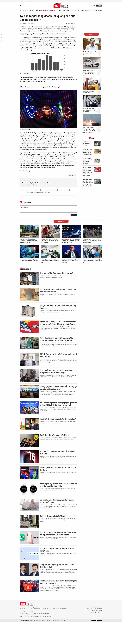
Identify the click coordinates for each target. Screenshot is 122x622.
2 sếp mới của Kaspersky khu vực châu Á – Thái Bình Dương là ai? (57, 565)
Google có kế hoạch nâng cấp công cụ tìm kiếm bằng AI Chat (57, 549)
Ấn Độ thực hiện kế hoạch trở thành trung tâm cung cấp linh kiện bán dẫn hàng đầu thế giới (88, 183)
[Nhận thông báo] (91, 5)
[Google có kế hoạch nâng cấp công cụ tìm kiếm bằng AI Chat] (29, 553)
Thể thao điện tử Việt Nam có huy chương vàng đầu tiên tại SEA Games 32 (58, 582)
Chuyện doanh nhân (85, 10)
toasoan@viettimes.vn (95, 607)
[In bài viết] (69, 23)
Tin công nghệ (25, 269)
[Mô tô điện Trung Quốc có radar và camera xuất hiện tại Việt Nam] (92, 101)
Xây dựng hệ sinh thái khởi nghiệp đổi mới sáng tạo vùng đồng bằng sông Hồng (58, 387)
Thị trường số (61, 10)
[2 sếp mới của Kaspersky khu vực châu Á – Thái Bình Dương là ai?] (29, 569)
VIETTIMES (61, 5)
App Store (93, 620)
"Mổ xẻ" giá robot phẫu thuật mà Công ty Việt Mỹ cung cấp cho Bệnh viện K (50, 260)
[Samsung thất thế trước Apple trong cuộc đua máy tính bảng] (29, 472)
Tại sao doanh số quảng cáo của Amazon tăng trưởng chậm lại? (38, 183)
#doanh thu (36, 190)
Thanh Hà (24, 23)
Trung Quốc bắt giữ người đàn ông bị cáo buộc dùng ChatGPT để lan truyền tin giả (56, 371)
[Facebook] (66, 23)
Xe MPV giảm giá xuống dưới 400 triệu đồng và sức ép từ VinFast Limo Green (89, 73)
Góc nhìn (32, 10)
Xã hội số (25, 10)
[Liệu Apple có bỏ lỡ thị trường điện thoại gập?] (97, 143)
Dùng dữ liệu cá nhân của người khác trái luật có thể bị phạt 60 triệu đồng (29, 259)
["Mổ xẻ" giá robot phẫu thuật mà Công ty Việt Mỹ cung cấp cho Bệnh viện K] (50, 251)
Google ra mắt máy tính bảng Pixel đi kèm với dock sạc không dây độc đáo (87, 152)
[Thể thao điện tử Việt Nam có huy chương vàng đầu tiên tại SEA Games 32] (29, 586)
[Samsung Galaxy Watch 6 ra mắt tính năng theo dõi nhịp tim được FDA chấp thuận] (29, 488)
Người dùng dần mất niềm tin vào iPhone (54, 435)
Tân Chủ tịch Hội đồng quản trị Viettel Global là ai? (58, 419)
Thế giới (77, 10)
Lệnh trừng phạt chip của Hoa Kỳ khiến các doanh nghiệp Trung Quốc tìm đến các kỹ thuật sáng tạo (87, 171)
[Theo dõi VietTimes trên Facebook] (91, 612)
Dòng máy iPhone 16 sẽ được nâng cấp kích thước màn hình (57, 452)
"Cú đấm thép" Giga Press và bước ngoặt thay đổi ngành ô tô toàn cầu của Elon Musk (50, 240)
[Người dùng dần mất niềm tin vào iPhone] (29, 440)
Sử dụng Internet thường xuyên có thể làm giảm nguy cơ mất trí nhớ (57, 501)
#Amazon (48, 190)
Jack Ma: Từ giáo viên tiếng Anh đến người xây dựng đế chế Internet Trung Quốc (71, 260)
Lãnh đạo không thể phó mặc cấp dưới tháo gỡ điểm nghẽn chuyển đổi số (92, 260)
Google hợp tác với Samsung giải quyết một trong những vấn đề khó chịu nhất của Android (58, 533)
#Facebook (54, 190)
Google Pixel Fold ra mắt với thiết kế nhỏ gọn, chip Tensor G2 (87, 161)
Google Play (99, 620)
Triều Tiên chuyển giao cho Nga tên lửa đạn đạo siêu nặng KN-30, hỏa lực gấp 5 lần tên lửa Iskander (89, 130)
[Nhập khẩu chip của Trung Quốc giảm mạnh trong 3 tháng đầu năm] (29, 359)
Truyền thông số (97, 10)
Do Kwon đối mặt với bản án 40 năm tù (53, 516)
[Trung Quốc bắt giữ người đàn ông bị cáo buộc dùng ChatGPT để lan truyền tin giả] (29, 375)
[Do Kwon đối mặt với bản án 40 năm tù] (29, 521)
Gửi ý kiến (74, 214)
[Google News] (74, 23)
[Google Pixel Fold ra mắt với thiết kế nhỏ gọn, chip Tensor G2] (97, 160)
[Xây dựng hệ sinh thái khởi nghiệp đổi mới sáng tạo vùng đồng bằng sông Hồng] (29, 391)
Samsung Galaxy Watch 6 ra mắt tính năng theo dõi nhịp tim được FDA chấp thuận (58, 484)
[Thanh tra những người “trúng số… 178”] (92, 84)
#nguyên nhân (30, 192)
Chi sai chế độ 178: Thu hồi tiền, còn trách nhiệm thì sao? (89, 53)
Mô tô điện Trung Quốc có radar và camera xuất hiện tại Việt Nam (89, 110)
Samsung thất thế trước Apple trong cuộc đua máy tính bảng (58, 468)
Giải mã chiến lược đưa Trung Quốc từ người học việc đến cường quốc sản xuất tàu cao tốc (71, 240)
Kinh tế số (39, 10)
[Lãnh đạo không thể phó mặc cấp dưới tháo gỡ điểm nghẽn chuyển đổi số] (92, 251)
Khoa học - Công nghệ (49, 10)
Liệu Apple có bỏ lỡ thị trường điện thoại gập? (87, 143)
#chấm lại (67, 190)
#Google (61, 190)
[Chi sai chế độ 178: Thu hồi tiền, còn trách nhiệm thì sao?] (92, 44)
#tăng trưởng (29, 190)
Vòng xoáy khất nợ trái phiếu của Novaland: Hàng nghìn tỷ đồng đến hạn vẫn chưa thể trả (28, 240)
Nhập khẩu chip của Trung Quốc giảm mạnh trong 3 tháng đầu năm (58, 355)
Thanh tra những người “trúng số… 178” (88, 91)
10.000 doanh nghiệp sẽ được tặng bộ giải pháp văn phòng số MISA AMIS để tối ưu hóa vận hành (58, 404)
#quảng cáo (47, 192)
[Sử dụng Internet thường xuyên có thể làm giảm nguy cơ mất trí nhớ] (29, 505)
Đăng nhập (99, 5)
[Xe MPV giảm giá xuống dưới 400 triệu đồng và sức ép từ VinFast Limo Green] (92, 63)
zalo (93, 612)
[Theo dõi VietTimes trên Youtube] (95, 612)
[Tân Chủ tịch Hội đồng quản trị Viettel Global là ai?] (29, 424)
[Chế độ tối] (94, 5)
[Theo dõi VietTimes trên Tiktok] (98, 612)
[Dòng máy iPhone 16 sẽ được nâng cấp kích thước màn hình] (29, 456)
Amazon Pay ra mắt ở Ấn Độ (29, 185)
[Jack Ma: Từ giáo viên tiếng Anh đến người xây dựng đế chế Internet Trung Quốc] (71, 251)
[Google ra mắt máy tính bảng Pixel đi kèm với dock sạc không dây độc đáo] (97, 151)
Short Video (69, 10)
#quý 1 (42, 190)
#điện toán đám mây (39, 192)
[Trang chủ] (20, 10)
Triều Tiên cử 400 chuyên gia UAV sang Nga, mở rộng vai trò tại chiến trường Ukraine (92, 240)
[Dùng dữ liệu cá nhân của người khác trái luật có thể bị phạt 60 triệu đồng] (29, 251)
